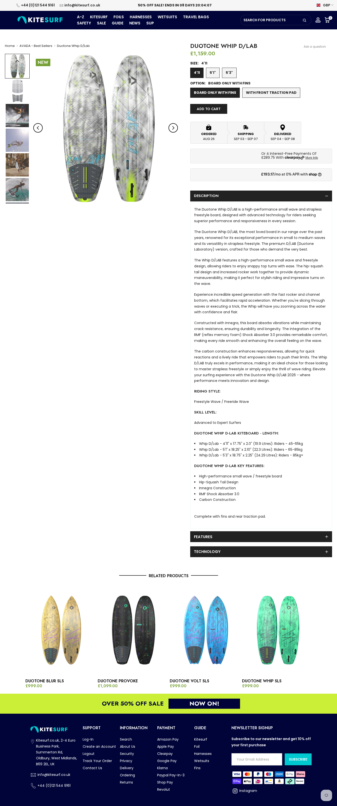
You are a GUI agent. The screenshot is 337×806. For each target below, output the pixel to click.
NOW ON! (204, 703)
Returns (126, 782)
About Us (127, 746)
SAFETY (84, 23)
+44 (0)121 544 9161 (38, 5)
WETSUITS (167, 17)
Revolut (163, 789)
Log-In (88, 739)
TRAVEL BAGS (196, 17)
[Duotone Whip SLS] (277, 630)
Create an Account (99, 746)
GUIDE (117, 23)
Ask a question (315, 46)
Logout (88, 753)
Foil (197, 746)
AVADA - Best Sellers (35, 45)
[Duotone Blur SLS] (60, 630)
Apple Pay (165, 746)
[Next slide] (173, 128)
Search (126, 739)
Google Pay (167, 760)
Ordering (127, 775)
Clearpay (165, 753)
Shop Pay (165, 782)
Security (127, 753)
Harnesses (203, 753)
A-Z (80, 17)
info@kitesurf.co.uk (82, 5)
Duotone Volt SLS (189, 681)
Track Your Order (97, 760)
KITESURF (99, 17)
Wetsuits (201, 760)
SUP (150, 23)
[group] (17, 66)
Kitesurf (200, 739)
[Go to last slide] (38, 128)
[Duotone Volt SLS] (205, 630)
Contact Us (92, 768)
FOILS (118, 17)
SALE (101, 23)
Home (10, 45)
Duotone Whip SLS (261, 681)
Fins (197, 768)
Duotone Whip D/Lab (73, 45)
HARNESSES (141, 17)
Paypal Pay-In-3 (171, 775)
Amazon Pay (168, 739)
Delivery (126, 768)
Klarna (162, 768)
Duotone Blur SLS (44, 681)
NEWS (134, 23)
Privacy (126, 760)
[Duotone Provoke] (133, 630)
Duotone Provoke (118, 681)
